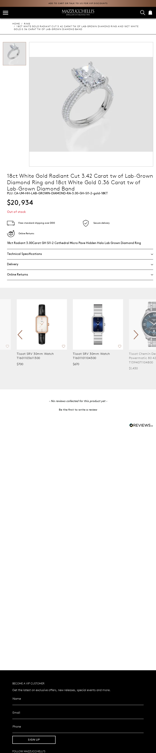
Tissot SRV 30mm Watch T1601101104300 (91, 356)
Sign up (34, 739)
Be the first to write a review (78, 410)
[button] (78, 409)
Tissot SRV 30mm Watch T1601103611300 (35, 356)
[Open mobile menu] (5, 13)
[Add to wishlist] (7, 346)
